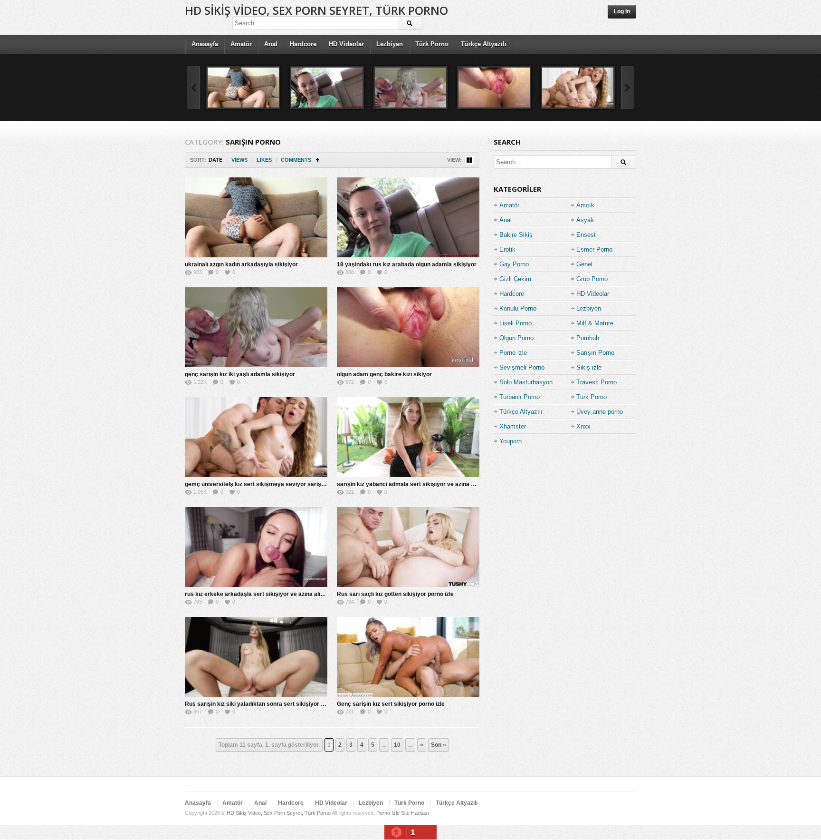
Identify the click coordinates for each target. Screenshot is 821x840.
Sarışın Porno (595, 352)
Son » (438, 745)
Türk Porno (432, 44)
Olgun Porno (516, 338)
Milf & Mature (594, 323)
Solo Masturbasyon (526, 382)
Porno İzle (388, 813)
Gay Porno (514, 264)
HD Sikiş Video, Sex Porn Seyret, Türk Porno (316, 10)
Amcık (585, 205)
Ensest (586, 234)
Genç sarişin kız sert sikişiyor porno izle (391, 704)
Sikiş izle (588, 367)
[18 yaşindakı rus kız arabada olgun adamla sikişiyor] (327, 87)
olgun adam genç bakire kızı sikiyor (384, 374)
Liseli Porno (515, 323)
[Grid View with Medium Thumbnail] (469, 160)
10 (397, 745)
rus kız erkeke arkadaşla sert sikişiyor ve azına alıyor (257, 594)
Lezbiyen (389, 44)
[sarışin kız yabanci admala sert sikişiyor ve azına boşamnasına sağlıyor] (408, 437)
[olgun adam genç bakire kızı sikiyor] (494, 87)
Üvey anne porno (599, 411)
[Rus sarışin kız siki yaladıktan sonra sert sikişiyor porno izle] (256, 656)
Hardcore (303, 44)
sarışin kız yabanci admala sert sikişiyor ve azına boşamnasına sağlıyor (434, 484)
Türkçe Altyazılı (483, 44)
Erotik (507, 249)
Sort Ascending (317, 160)
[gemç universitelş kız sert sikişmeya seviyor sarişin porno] (578, 87)
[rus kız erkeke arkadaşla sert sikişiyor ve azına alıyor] (256, 547)
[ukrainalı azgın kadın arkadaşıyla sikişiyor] (243, 87)
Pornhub (587, 338)
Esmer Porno (594, 249)
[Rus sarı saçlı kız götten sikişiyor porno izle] (408, 547)
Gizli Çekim (515, 279)
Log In (622, 11)
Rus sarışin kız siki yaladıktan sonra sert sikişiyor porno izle (266, 704)
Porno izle (513, 352)
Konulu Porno (517, 308)
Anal (270, 44)
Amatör (241, 44)
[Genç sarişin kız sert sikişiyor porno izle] (408, 656)
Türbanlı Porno (519, 396)
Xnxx (583, 426)
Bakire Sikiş (516, 234)
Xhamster (512, 426)
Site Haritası (415, 813)
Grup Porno (592, 279)
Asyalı (585, 220)
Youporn (510, 441)
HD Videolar (346, 44)
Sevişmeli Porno (521, 367)
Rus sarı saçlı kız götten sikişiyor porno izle (395, 594)
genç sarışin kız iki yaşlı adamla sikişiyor (240, 374)
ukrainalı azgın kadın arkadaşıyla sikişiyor (241, 264)
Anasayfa (204, 44)
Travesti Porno (596, 382)
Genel (584, 264)
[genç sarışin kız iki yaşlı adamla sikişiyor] (410, 87)
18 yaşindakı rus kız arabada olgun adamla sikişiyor (407, 264)
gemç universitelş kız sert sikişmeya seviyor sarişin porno (264, 484)
